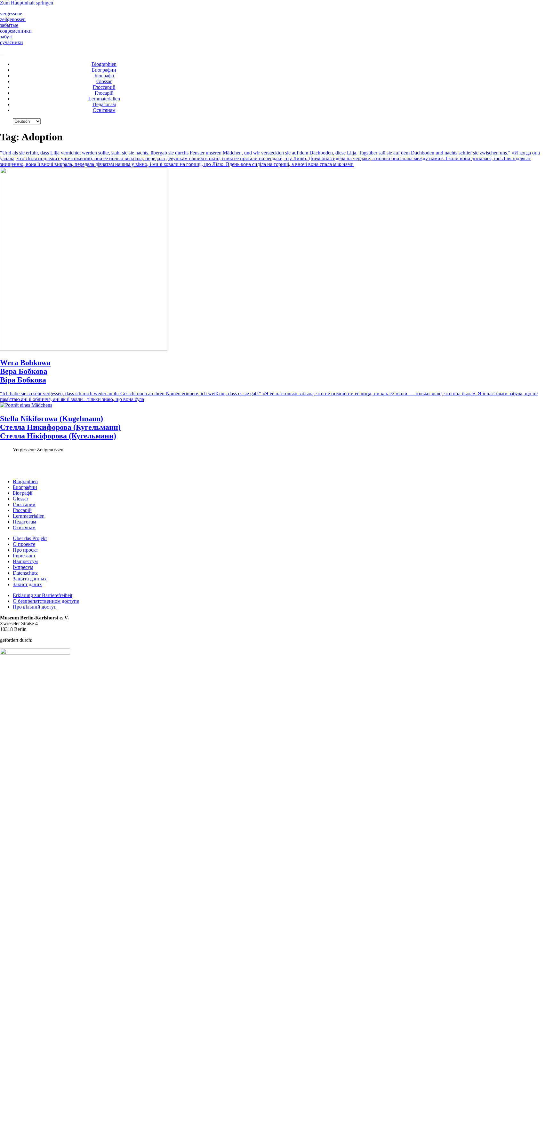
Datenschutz (25, 573)
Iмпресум (23, 567)
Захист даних (27, 584)
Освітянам (104, 110)
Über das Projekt (30, 538)
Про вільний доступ (35, 607)
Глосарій (104, 93)
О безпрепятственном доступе (46, 601)
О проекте (24, 544)
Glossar (104, 81)
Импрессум (25, 561)
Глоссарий (104, 87)
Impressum (24, 555)
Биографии (104, 70)
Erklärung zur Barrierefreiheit (42, 595)
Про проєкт (25, 550)
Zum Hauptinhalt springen (26, 2)
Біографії (104, 75)
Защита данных (30, 578)
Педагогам (104, 104)
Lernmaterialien (104, 98)
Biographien (104, 64)
